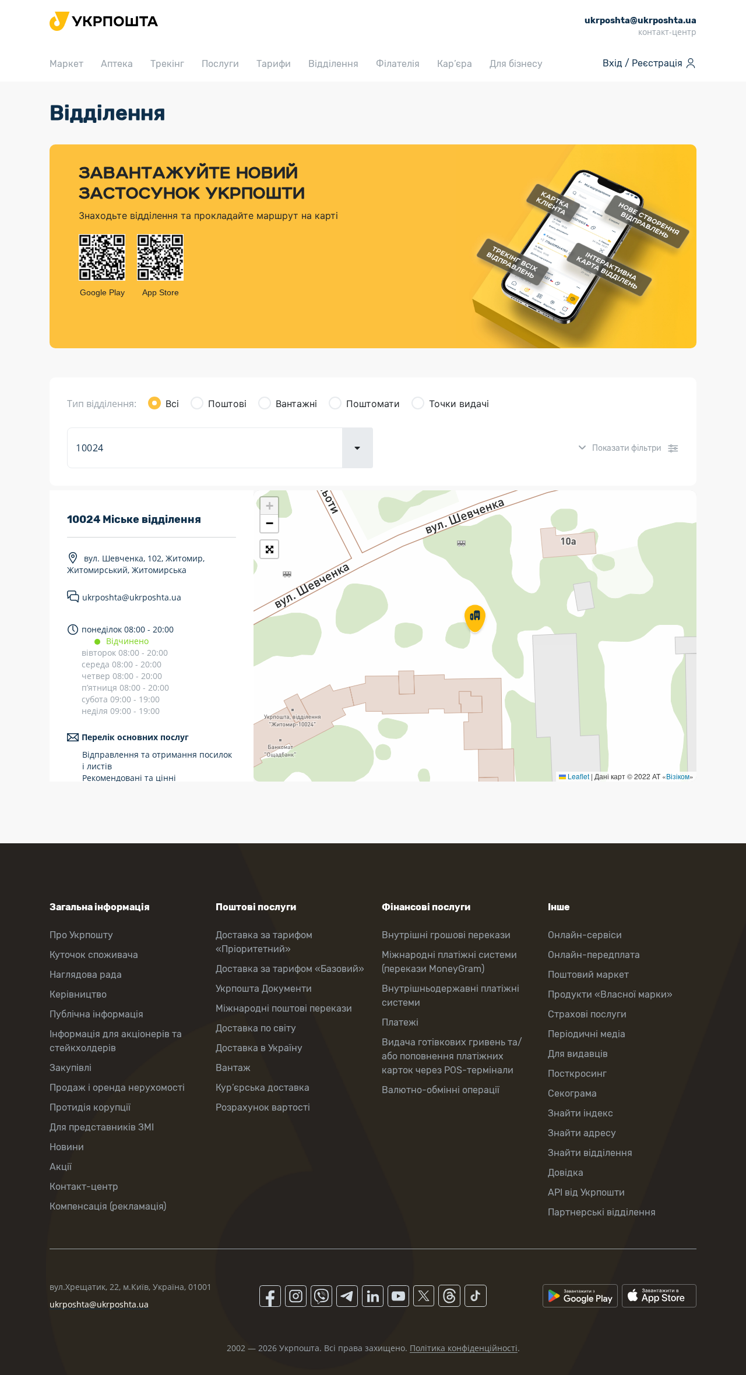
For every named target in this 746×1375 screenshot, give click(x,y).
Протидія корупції (90, 1107)
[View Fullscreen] (269, 549)
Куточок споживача (94, 954)
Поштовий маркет (588, 974)
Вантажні (296, 403)
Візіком (677, 776)
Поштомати (373, 403)
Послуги (220, 63)
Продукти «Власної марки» (610, 994)
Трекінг (167, 63)
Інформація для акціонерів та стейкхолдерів (116, 1041)
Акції (61, 1166)
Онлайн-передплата (594, 954)
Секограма (572, 1093)
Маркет (66, 63)
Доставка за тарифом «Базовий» (290, 968)
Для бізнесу (516, 63)
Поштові (227, 403)
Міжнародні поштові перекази (284, 1008)
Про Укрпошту (81, 935)
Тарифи (273, 63)
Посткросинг (577, 1073)
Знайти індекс (580, 1113)
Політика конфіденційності (464, 1347)
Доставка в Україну (259, 1048)
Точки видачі (459, 403)
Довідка (565, 1172)
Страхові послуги (587, 1014)
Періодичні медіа (586, 1034)
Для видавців (578, 1053)
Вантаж (233, 1067)
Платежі (400, 1022)
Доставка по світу (256, 1028)
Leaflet (577, 776)
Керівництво (78, 994)
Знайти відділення (590, 1152)
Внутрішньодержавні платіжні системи (450, 995)
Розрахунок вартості (263, 1107)
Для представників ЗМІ (102, 1127)
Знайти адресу (582, 1133)
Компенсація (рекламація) (108, 1206)
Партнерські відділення (602, 1212)
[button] (475, 619)
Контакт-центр (84, 1186)
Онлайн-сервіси (585, 935)
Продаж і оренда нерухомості (117, 1087)
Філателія (398, 63)
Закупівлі (71, 1067)
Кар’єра (454, 63)
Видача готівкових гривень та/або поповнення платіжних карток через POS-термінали (452, 1056)
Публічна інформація (96, 1014)
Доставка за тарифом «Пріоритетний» (264, 942)
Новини (67, 1147)
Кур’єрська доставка (262, 1087)
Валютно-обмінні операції (440, 1089)
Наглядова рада (86, 974)
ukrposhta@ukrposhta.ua (131, 597)
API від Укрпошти (586, 1192)
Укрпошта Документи (264, 988)
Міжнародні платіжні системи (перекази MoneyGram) (449, 961)
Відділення (333, 63)
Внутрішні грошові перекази (446, 935)
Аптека (117, 63)
